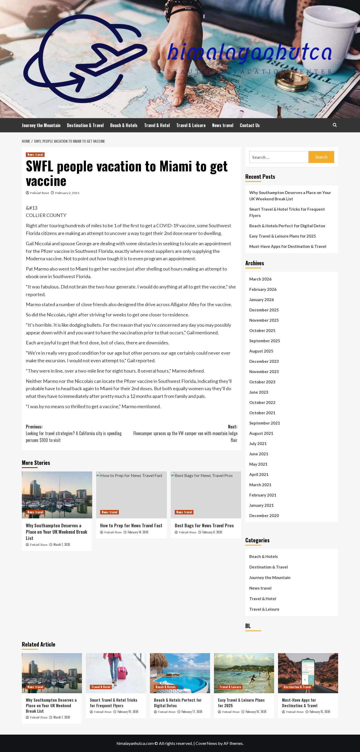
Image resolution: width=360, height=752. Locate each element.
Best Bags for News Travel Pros (204, 525)
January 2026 (261, 299)
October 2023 (262, 381)
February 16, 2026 (256, 712)
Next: (185, 433)
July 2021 (258, 443)
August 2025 (261, 351)
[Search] (335, 124)
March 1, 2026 (61, 544)
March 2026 (260, 279)
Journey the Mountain (41, 125)
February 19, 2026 (128, 712)
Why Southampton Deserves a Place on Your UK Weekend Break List (56, 531)
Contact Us (250, 125)
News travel (222, 125)
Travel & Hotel (157, 125)
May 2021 (258, 464)
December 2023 (264, 361)
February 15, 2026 (320, 712)
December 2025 (264, 309)
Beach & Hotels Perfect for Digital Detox (287, 225)
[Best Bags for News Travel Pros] (206, 494)
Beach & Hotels (124, 125)
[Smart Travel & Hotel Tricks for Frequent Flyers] (116, 673)
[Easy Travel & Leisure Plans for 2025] (244, 673)
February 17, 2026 (192, 712)
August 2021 (261, 433)
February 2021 (262, 495)
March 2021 (260, 484)
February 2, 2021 (67, 193)
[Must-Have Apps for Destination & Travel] (308, 673)
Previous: (73, 433)
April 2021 (259, 474)
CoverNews (206, 743)
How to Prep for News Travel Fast (131, 525)
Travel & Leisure (191, 125)
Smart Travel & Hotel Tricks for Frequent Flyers (287, 212)
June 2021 (258, 453)
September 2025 (264, 340)
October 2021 (262, 412)
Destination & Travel (85, 125)
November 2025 (264, 320)
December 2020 (264, 515)
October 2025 (262, 330)
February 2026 (262, 289)
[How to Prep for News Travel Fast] (131, 494)
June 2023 (258, 392)
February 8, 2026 (212, 532)
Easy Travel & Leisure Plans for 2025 (282, 236)
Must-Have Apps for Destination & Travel (287, 246)
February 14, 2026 (138, 532)
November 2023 (264, 371)
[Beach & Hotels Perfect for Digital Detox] (180, 673)
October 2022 (262, 402)
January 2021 (261, 505)
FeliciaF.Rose (39, 193)
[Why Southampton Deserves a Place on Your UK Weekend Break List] (57, 494)
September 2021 (264, 423)
